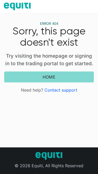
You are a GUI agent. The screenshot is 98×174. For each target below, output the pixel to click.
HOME (49, 77)
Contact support (60, 90)
